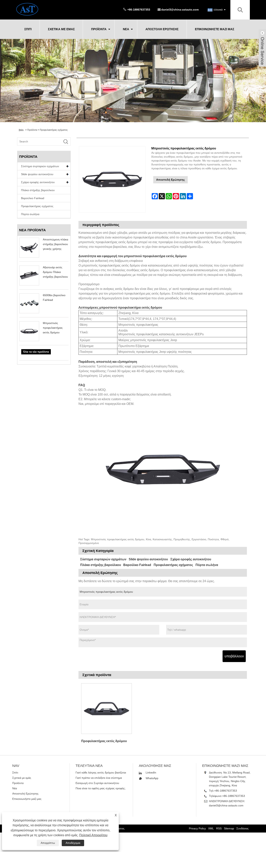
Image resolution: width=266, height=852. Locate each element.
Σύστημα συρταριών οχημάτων (40, 166)
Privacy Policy (197, 828)
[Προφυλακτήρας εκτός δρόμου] (106, 709)
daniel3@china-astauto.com (180, 9)
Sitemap (229, 828)
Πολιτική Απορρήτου (93, 835)
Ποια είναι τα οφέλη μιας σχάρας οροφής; (101, 788)
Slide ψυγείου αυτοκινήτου (37, 174)
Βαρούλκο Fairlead (32, 198)
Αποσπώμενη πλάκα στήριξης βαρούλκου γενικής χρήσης (55, 244)
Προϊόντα (99, 29)
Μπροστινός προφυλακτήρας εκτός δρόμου (53, 327)
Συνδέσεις (242, 828)
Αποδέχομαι (73, 842)
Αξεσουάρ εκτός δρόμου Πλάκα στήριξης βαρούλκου (55, 272)
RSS (219, 828)
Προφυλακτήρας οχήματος (54, 130)
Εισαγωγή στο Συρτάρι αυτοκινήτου (97, 783)
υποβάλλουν (234, 656)
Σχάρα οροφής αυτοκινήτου (38, 182)
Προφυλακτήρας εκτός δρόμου (104, 741)
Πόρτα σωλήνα (30, 214)
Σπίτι (28, 29)
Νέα (126, 29)
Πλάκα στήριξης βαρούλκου (38, 190)
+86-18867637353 (225, 790)
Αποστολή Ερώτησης (162, 29)
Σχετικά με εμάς (61, 29)
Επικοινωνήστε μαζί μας (214, 29)
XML (211, 828)
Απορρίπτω (48, 842)
